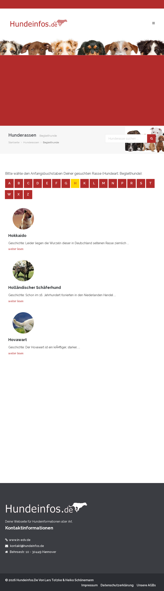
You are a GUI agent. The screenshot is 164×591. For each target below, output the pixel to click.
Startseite (13, 142)
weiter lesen (15, 249)
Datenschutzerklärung (117, 585)
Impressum (89, 585)
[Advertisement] (82, 90)
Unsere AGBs (146, 585)
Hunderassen (31, 142)
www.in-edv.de (20, 540)
